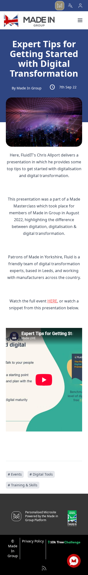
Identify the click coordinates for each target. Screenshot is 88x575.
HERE (52, 301)
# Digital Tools (41, 474)
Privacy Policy (33, 541)
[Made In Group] (29, 20)
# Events (15, 474)
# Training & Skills (22, 485)
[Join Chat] (74, 561)
